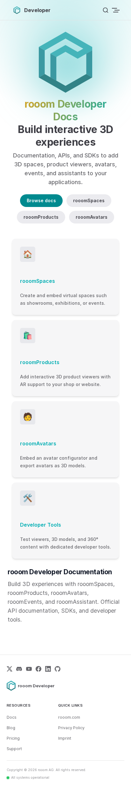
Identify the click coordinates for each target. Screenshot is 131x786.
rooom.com (69, 717)
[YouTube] (29, 669)
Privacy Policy (71, 727)
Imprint (64, 738)
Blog (11, 727)
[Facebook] (38, 669)
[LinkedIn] (48, 669)
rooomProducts (41, 217)
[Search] (105, 10)
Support (14, 748)
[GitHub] (57, 669)
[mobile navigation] (116, 10)
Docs (12, 717)
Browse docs (41, 200)
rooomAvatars (91, 217)
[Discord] (19, 669)
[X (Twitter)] (9, 669)
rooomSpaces (89, 200)
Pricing (13, 738)
